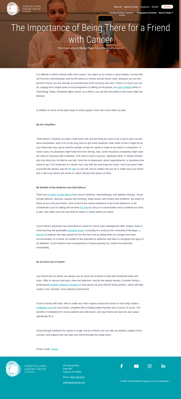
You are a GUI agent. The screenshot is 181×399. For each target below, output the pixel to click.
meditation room (44, 307)
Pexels (54, 349)
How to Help (165, 13)
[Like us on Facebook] (121, 367)
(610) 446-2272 (77, 377)
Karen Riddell (124, 87)
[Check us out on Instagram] (149, 367)
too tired (84, 207)
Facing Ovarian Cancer (121, 13)
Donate (167, 7)
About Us (118, 7)
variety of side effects (60, 194)
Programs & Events (146, 13)
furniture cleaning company (64, 284)
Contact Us (144, 7)
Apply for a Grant (131, 7)
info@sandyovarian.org (74, 382)
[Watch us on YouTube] (136, 367)
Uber (74, 169)
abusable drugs (75, 230)
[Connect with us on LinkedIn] (163, 367)
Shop (154, 7)
